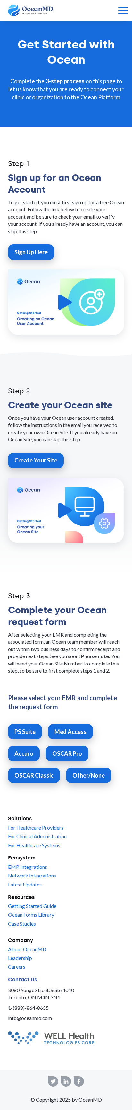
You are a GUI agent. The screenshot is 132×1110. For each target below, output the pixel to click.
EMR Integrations (27, 867)
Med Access (70, 731)
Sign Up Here (31, 252)
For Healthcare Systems (34, 845)
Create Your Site (35, 460)
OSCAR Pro (67, 753)
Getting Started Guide (32, 906)
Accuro (23, 753)
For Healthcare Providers (35, 827)
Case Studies (22, 924)
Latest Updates (25, 884)
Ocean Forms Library (31, 915)
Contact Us (22, 979)
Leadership (20, 958)
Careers (16, 967)
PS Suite (25, 731)
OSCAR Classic (34, 775)
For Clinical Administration (37, 836)
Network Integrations (32, 875)
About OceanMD (27, 949)
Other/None (88, 775)
